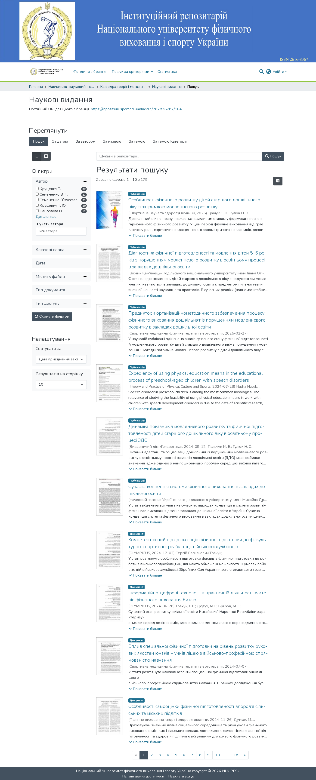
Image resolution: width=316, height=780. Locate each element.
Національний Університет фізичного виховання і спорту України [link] (133, 771)
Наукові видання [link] (167, 86)
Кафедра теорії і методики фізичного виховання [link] (123, 86)
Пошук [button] (275, 156)
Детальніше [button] (46, 216)
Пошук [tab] (38, 141)
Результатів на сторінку (59, 373)
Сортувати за (49, 348)
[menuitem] (132, 71)
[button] (49, 71)
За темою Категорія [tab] (170, 141)
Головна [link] (36, 86)
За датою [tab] (60, 141)
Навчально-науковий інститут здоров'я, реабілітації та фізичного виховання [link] (71, 86)
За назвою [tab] (112, 141)
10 (217, 755)
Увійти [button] (279, 71)
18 (236, 755)
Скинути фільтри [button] (53, 316)
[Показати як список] (36, 156)
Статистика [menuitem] (167, 71)
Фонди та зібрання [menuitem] (89, 71)
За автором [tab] (85, 141)
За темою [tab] (137, 141)
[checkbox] (37, 188)
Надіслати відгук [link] (181, 776)
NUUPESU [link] (231, 771)
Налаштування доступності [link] (143, 776)
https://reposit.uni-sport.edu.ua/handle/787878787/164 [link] (136, 109)
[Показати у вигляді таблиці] (46, 156)
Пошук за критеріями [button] (130, 71)
